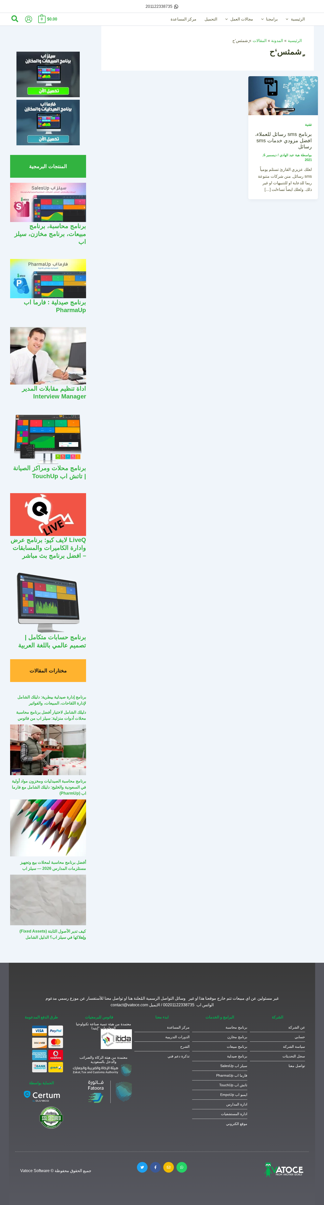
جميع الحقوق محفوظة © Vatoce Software (55, 1171)
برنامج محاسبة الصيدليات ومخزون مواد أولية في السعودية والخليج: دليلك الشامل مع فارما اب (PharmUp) (49, 787)
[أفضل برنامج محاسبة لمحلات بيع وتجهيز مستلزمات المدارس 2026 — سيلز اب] (48, 827)
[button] (288, 19)
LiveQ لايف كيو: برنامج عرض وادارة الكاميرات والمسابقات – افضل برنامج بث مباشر (48, 547)
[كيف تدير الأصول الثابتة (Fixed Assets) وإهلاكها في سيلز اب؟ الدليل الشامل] (48, 900)
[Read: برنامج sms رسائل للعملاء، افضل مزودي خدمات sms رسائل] (283, 95)
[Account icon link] (28, 19)
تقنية (308, 125)
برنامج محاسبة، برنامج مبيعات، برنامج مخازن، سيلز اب (50, 234)
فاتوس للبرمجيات (99, 1017)
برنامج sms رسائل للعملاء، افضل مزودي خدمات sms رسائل (283, 140)
